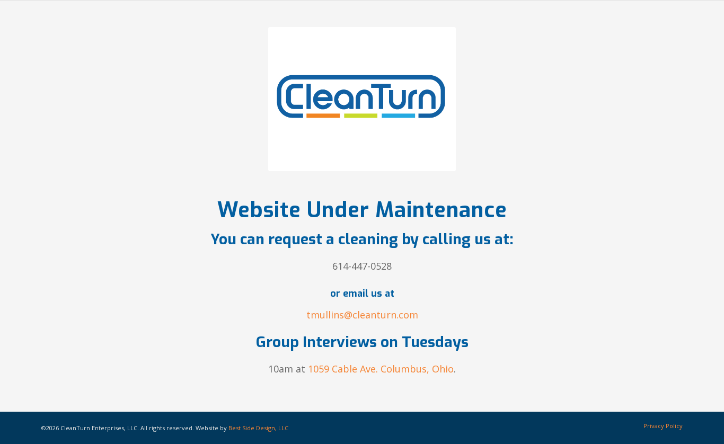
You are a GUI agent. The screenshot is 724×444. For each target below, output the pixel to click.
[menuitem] (660, 426)
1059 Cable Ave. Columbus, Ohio (381, 368)
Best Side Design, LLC (258, 428)
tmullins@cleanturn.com (362, 314)
